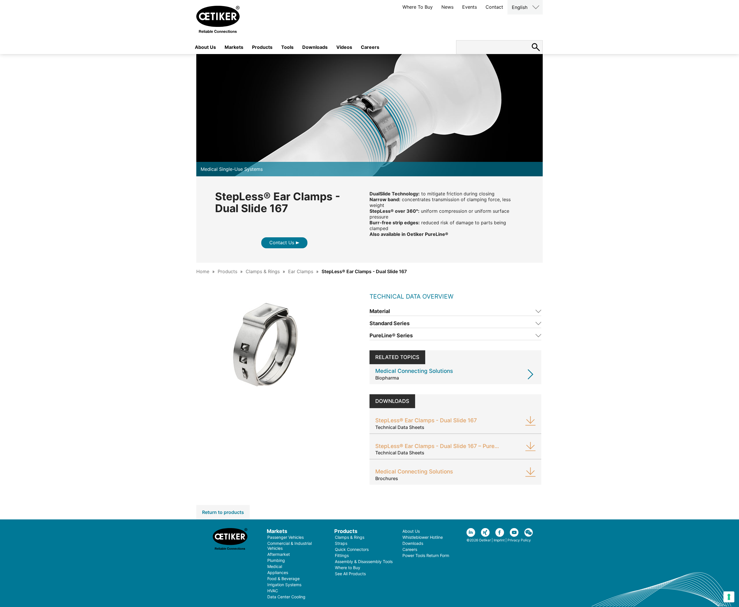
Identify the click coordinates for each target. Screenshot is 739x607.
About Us (205, 47)
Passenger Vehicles (285, 537)
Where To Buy (417, 7)
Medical (274, 566)
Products (262, 47)
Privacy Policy (519, 540)
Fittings (342, 555)
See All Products (350, 573)
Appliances (277, 572)
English (519, 7)
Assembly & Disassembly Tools (364, 561)
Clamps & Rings (263, 271)
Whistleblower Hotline (422, 537)
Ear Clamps (300, 271)
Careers (370, 47)
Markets (234, 47)
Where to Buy (347, 567)
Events (469, 7)
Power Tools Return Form (425, 555)
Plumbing (276, 560)
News (447, 7)
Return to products (223, 512)
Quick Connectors (352, 549)
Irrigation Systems (284, 584)
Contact (494, 7)
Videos (344, 47)
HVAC (272, 590)
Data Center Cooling (286, 596)
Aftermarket (278, 554)
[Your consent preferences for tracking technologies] (728, 596)
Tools (287, 47)
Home (202, 271)
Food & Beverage (283, 578)
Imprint (499, 540)
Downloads (315, 47)
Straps (341, 543)
